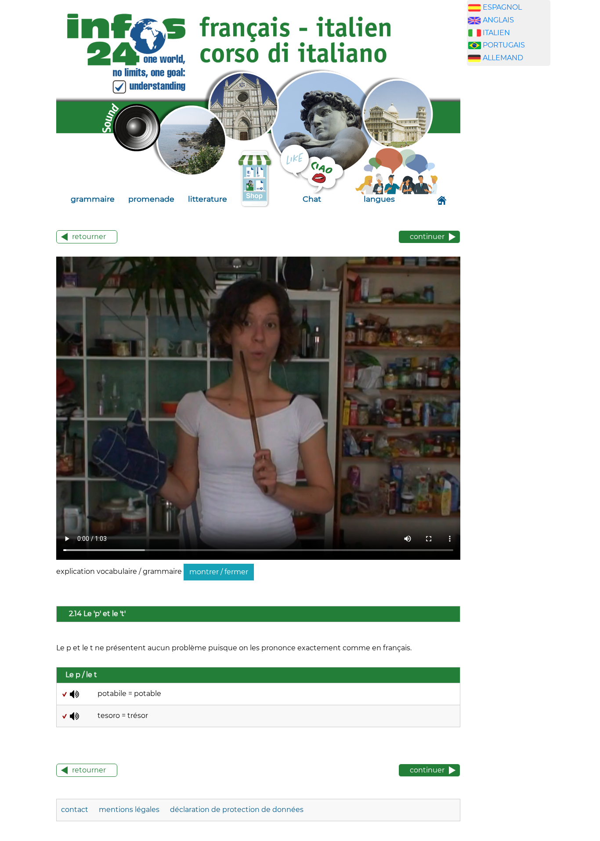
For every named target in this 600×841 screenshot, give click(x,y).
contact (75, 809)
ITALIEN (496, 33)
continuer (427, 236)
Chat (312, 198)
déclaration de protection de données (237, 809)
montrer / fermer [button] (218, 572)
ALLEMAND (503, 58)
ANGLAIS (498, 20)
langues (379, 198)
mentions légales (130, 809)
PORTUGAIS (504, 45)
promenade (151, 198)
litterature (207, 198)
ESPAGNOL (502, 7)
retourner (89, 236)
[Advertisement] (508, 210)
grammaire (93, 198)
